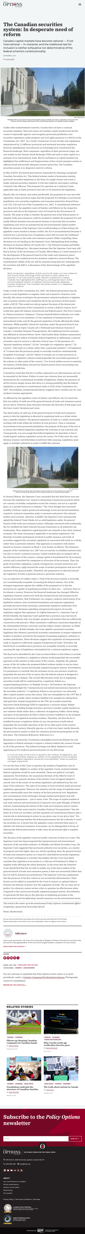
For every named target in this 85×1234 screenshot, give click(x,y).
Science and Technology (53, 1039)
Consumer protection (28, 965)
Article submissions (11, 1184)
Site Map (36, 1199)
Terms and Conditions (23, 1199)
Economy (18, 968)
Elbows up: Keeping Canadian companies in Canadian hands (22, 1041)
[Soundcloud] (14, 1170)
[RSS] (21, 1170)
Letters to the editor (11, 1187)
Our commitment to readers (14, 1181)
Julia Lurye (10, 59)
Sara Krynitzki (14, 1092)
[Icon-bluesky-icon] (4, 957)
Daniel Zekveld (51, 1048)
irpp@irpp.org (25, 1164)
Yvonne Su (50, 1090)
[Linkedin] (8, 957)
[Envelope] (11, 957)
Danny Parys (13, 1046)
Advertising (8, 1190)
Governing (18, 1037)
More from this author (13, 946)
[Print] (14, 957)
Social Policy (28, 1083)
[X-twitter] (17, 957)
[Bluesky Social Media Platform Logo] (8, 1170)
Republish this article (13, 985)
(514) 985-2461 (11, 1164)
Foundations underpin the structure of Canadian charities (22, 1088)
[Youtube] (11, 1170)
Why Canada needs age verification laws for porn (57, 1044)
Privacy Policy (8, 1199)
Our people (7, 1193)
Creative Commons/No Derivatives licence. (44, 977)
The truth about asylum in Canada (61, 1087)
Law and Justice (28, 968)
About (6, 1178)
